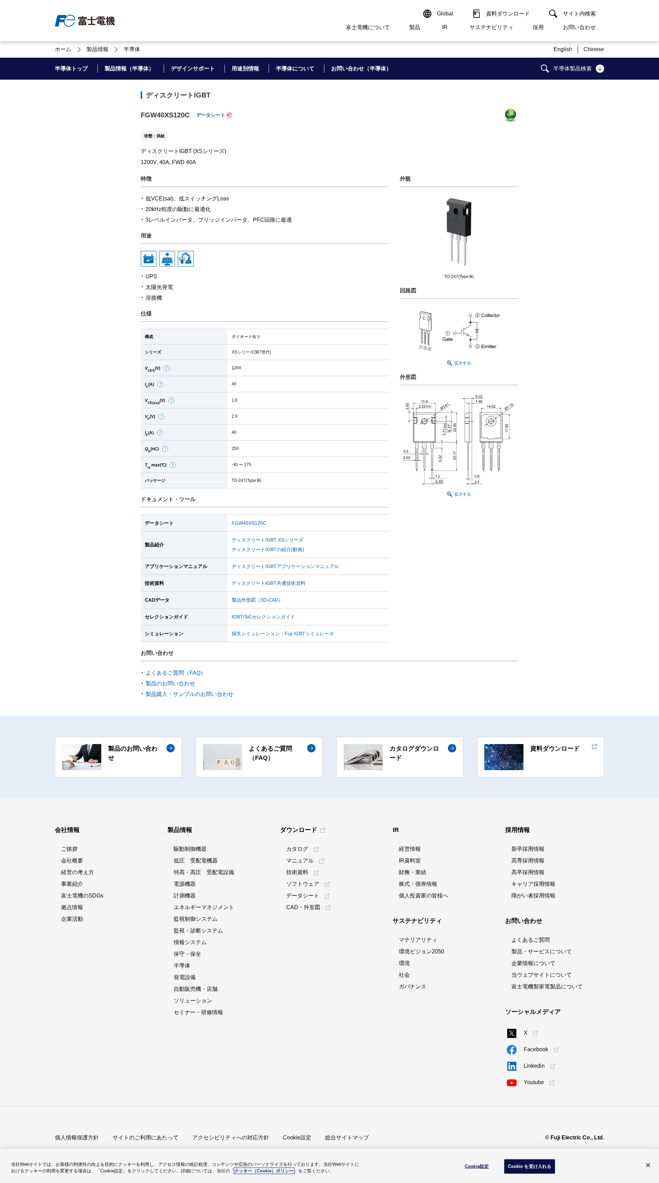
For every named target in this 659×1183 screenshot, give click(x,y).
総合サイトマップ (347, 1137)
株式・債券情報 (418, 884)
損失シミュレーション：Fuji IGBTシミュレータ (283, 633)
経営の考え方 (77, 872)
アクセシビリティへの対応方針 (230, 1137)
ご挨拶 (69, 849)
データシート (210, 115)
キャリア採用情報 (533, 884)
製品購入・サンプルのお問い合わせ (189, 694)
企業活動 (72, 919)
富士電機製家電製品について (547, 986)
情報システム (190, 942)
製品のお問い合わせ (170, 683)
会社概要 (72, 860)
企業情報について (533, 963)
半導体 (182, 966)
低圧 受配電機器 (196, 860)
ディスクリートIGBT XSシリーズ (267, 540)
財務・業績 (412, 872)
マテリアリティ (418, 940)
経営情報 (410, 849)
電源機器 (185, 884)
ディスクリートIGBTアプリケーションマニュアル (285, 566)
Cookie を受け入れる (530, 1166)
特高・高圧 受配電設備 (204, 872)
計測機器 (185, 895)
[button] (166, 368)
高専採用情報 (527, 860)
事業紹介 (72, 884)
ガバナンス (412, 986)
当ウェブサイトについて (541, 975)
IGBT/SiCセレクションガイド (263, 616)
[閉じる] (648, 1165)
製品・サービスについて (541, 951)
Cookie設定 (297, 1137)
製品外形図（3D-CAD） (257, 600)
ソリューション (193, 1001)
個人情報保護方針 (77, 1137)
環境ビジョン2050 (421, 951)
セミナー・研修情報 (198, 1012)
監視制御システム (196, 919)
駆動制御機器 (190, 849)
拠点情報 (72, 907)
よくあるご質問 (530, 940)
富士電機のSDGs (82, 895)
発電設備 (185, 977)
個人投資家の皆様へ (423, 895)
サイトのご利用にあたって (145, 1137)
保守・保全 (187, 954)
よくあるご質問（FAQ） (176, 673)
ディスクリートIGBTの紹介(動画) (268, 549)
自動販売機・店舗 (196, 989)
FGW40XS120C (249, 523)
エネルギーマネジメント (204, 907)
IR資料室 (410, 860)
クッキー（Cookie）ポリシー (264, 1170)
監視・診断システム (198, 930)
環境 (404, 963)
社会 (404, 975)
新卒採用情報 (527, 849)
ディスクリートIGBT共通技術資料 (268, 583)
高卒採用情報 (527, 872)
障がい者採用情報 (533, 895)
